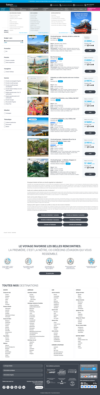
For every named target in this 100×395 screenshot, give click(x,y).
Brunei (55, 294)
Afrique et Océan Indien (15, 15)
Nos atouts (53, 15)
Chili (31, 347)
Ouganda (80, 314)
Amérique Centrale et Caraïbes (35, 303)
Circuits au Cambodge (75, 224)
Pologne (7, 313)
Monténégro (8, 352)
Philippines (56, 302)
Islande (7, 327)
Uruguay (32, 353)
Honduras (32, 323)
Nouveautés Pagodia (11, 102)
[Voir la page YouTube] (15, 387)
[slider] (4, 40)
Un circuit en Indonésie (31, 198)
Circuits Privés (33, 15)
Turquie (80, 348)
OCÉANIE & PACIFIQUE (58, 345)
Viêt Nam (56, 307)
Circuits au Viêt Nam (75, 219)
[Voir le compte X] (7, 387)
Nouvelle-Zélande (58, 353)
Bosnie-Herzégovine (10, 347)
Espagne (7, 296)
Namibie (80, 307)
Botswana (80, 302)
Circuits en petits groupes (12, 83)
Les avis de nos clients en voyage (58, 25)
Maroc (79, 296)
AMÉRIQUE (30, 290)
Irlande (7, 325)
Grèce (6, 299)
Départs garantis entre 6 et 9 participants (12, 97)
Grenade (32, 318)
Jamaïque (32, 325)
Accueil (5, 232)
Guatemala (32, 321)
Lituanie (7, 341)
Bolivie (31, 343)
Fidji (55, 348)
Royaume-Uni (8, 332)
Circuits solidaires (34, 30)
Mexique (32, 301)
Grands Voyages (10, 99)
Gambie (80, 321)
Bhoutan (56, 311)
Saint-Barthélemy (34, 333)
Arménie (56, 333)
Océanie (11, 30)
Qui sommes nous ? (63, 32)
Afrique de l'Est (79, 310)
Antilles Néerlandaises (35, 307)
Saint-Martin (32, 334)
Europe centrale (7, 306)
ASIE (53, 290)
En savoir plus (50, 273)
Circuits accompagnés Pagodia (13, 81)
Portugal (7, 304)
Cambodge (56, 296)
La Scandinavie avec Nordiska (57, 18)
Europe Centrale (13, 22)
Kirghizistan (56, 338)
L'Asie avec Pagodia (55, 17)
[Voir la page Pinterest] (11, 387)
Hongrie (7, 311)
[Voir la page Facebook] (4, 387)
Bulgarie (7, 348)
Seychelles (80, 332)
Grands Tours (33, 25)
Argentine (32, 342)
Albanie (7, 345)
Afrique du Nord (80, 292)
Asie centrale (55, 331)
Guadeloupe (32, 320)
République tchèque (10, 315)
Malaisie (56, 301)
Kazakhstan (56, 336)
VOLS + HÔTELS (66, 9)
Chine (55, 322)
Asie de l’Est (55, 320)
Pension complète (10, 60)
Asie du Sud (55, 309)
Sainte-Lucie (32, 338)
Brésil (31, 345)
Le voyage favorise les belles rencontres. (50, 250)
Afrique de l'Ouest (80, 318)
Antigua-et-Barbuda (34, 305)
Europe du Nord (7, 318)
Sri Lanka (56, 318)
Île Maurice (80, 327)
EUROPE (5, 290)
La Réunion (80, 329)
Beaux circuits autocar (35, 27)
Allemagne (7, 308)
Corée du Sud (57, 324)
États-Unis (32, 296)
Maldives (56, 315)
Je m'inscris (39, 387)
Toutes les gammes (43, 32)
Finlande (7, 324)
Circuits (9, 232)
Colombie (32, 348)
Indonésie (56, 298)
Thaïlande (56, 306)
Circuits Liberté (33, 18)
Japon (55, 325)
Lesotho (80, 305)
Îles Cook (56, 350)
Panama (32, 329)
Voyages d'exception (35, 28)
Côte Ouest (33, 299)
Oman (79, 344)
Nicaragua (32, 328)
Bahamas (32, 308)
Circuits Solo (33, 17)
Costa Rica (32, 311)
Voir (90, 50)
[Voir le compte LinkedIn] (23, 387)
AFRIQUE (78, 290)
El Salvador (32, 316)
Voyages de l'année (34, 23)
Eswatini (80, 303)
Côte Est (32, 298)
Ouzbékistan (57, 339)
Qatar (79, 346)
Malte (6, 302)
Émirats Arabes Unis (83, 339)
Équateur (32, 350)
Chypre (7, 294)
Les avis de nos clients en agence (58, 23)
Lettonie (7, 339)
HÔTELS (75, 9)
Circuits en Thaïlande (50, 224)
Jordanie (80, 343)
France (7, 298)
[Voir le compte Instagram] (19, 387)
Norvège (7, 329)
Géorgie (55, 334)
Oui (6, 51)
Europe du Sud (13, 25)
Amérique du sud (32, 340)
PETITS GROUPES (13, 9)
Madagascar (81, 330)
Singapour (56, 304)
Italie (6, 301)
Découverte (8, 124)
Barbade (32, 310)
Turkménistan (57, 341)
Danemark (7, 322)
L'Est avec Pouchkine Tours (57, 22)
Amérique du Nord (14, 17)
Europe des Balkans (14, 23)
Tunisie (79, 298)
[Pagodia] (81, 23)
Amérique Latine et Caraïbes (16, 18)
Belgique (7, 320)
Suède (6, 334)
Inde (55, 313)
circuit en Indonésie (43, 206)
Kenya (79, 312)
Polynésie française (58, 355)
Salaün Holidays (10, 71)
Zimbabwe (80, 308)
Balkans (5, 343)
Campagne (8, 113)
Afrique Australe (80, 300)
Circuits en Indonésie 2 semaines (75, 215)
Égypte (79, 294)
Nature (7, 126)
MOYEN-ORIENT (80, 336)
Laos (55, 299)
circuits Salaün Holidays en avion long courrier (14, 89)
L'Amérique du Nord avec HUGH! (58, 20)
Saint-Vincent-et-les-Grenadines (37, 336)
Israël (79, 341)
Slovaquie (7, 316)
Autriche (7, 310)
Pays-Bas (7, 330)
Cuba (31, 313)
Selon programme (10, 62)
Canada (31, 294)
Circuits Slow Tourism (35, 22)
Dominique (32, 315)
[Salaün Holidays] (11, 5)
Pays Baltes (6, 336)
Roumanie (7, 353)
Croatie (7, 350)
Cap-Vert (80, 320)
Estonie (7, 338)
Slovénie (7, 356)
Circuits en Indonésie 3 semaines (50, 219)
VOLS (61, 9)
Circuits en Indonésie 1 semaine (50, 215)
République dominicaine (35, 331)
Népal (55, 316)
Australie (56, 347)
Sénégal (80, 323)
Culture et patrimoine (11, 122)
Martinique (32, 326)
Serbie (6, 355)
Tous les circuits (23, 32)
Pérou (31, 352)
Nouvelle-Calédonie (58, 352)
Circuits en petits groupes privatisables (12, 85)
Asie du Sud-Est (56, 292)
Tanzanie (80, 316)
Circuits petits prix (34, 20)
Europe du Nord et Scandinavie (16, 27)
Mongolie (56, 327)
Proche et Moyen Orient (15, 28)
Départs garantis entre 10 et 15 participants (13, 93)
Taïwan (55, 329)
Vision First (8, 104)
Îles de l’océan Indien (81, 325)
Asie (10, 20)
